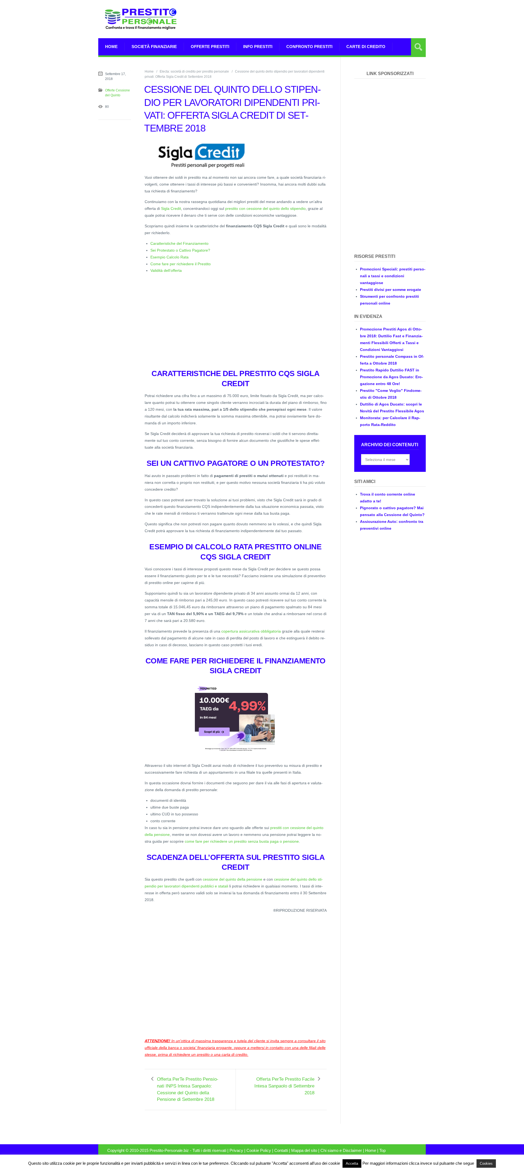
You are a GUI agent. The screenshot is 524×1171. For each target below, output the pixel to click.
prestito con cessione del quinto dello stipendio (265, 208)
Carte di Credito (365, 46)
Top (382, 1150)
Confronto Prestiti (309, 46)
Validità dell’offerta (166, 270)
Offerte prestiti (210, 46)
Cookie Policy (258, 1150)
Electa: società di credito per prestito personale (194, 71)
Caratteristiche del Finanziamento (179, 243)
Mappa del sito (304, 1150)
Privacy (236, 1150)
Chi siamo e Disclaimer (341, 1150)
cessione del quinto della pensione (232, 879)
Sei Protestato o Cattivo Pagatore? (180, 250)
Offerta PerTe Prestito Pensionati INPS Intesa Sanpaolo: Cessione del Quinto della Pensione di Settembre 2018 (187, 1089)
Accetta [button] (352, 1163)
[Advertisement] (326, 19)
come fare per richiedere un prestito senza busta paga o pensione (242, 841)
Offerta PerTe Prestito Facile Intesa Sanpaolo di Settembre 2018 (284, 1086)
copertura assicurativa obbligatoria (251, 631)
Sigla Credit (171, 208)
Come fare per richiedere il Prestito (180, 264)
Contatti (281, 1150)
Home (111, 46)
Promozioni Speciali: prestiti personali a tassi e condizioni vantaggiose (392, 276)
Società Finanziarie (154, 46)
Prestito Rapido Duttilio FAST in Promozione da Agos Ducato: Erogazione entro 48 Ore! (391, 377)
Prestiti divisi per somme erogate (390, 289)
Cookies (486, 1163)
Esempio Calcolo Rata (169, 257)
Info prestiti (257, 46)
